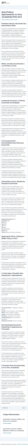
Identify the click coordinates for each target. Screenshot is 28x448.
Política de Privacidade (22, 444)
